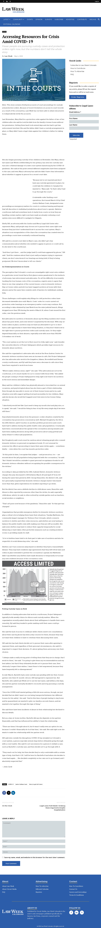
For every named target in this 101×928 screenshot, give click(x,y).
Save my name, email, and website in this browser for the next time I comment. (34, 857)
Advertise (70, 19)
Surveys (48, 19)
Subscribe (59, 19)
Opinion (39, 19)
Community (17, 19)
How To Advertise (77, 71)
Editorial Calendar (11, 24)
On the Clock (7, 806)
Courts (4, 31)
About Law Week (8, 886)
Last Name (73, 125)
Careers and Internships (78, 892)
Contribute (82, 19)
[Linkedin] (6, 1)
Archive (93, 19)
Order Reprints (77, 97)
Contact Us (73, 889)
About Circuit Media (9, 889)
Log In (97, 1)
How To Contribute (76, 886)
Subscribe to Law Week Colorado (83, 65)
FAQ (72, 74)
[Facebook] (3, 1)
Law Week (8, 56)
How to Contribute (77, 68)
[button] (98, 20)
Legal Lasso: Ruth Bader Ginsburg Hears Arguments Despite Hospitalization (52, 808)
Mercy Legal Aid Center (36, 784)
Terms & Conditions (76, 895)
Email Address (75, 112)
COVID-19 (10, 784)
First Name (73, 118)
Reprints (39, 892)
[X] (10, 1)
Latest (6, 19)
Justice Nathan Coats (21, 784)
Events (30, 19)
